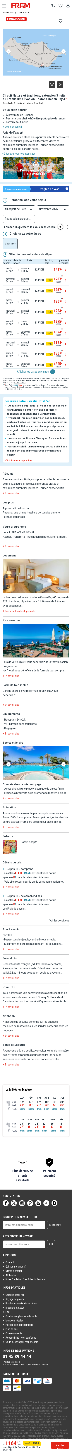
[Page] (6, 1203)
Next (63, 51)
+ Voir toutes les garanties (18, 460)
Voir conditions (19, 382)
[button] (36, 576)
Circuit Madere (23, 12)
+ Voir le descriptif (12, 126)
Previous (8, 51)
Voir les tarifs (60, 1446)
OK (51, 1244)
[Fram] (24, 5)
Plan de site (12, 1329)
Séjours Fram (8, 12)
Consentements (14, 1333)
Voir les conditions (59, 920)
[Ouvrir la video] (36, 168)
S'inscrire (55, 1225)
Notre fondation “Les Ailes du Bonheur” (26, 1279)
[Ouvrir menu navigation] (3, 5)
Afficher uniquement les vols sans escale (30, 227)
